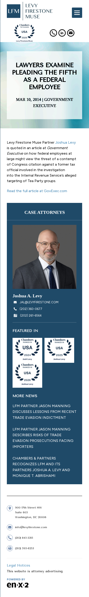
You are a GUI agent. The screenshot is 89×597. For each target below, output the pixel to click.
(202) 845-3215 (24, 537)
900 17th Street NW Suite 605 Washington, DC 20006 (30, 512)
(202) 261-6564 (30, 315)
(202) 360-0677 (30, 309)
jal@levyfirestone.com (39, 302)
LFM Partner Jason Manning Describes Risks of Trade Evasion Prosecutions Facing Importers (43, 438)
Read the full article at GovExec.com (37, 191)
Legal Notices (18, 565)
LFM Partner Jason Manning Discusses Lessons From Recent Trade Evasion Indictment (44, 412)
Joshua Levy (65, 142)
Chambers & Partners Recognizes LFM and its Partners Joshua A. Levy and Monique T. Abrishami (41, 467)
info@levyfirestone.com (31, 527)
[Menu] (77, 13)
